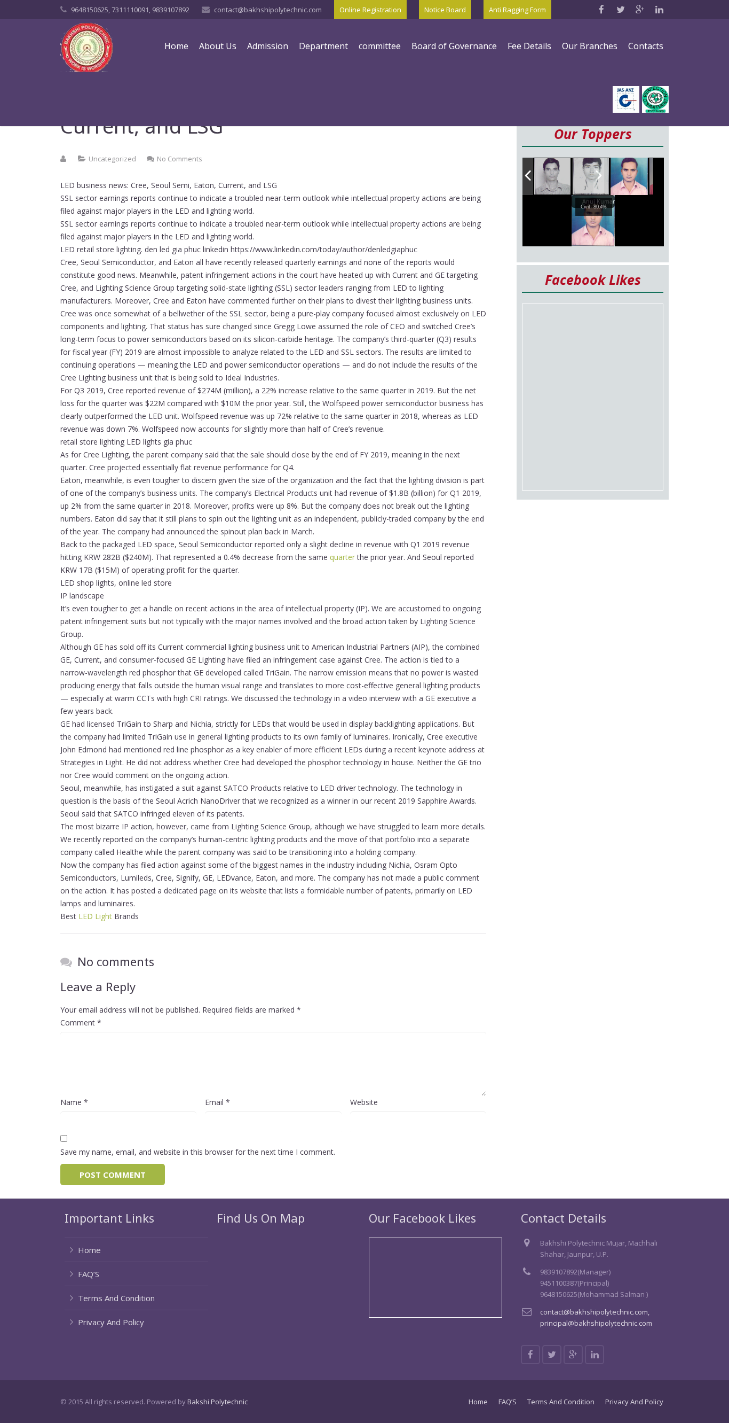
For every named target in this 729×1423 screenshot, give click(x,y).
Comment (80, 1022)
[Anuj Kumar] (629, 176)
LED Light (95, 916)
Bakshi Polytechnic (217, 1401)
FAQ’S (88, 1274)
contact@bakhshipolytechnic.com (268, 9)
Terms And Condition (116, 1298)
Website (364, 1102)
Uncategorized (112, 159)
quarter (342, 557)
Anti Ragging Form (517, 9)
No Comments (179, 159)
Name (74, 1102)
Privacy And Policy (111, 1322)
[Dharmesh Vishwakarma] (591, 177)
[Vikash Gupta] (553, 176)
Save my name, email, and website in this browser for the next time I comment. (197, 1152)
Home (89, 1250)
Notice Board (445, 9)
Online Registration (370, 9)
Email (217, 1102)
